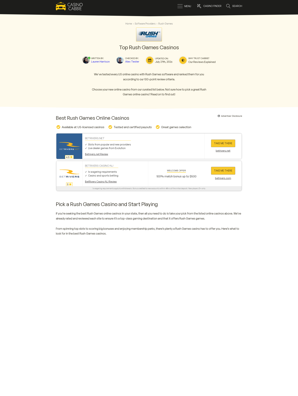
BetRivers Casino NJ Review (101, 181)
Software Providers (145, 23)
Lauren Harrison (100, 61)
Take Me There (223, 143)
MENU (187, 6)
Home (128, 23)
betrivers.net (223, 150)
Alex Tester (132, 61)
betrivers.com (223, 178)
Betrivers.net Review (96, 154)
